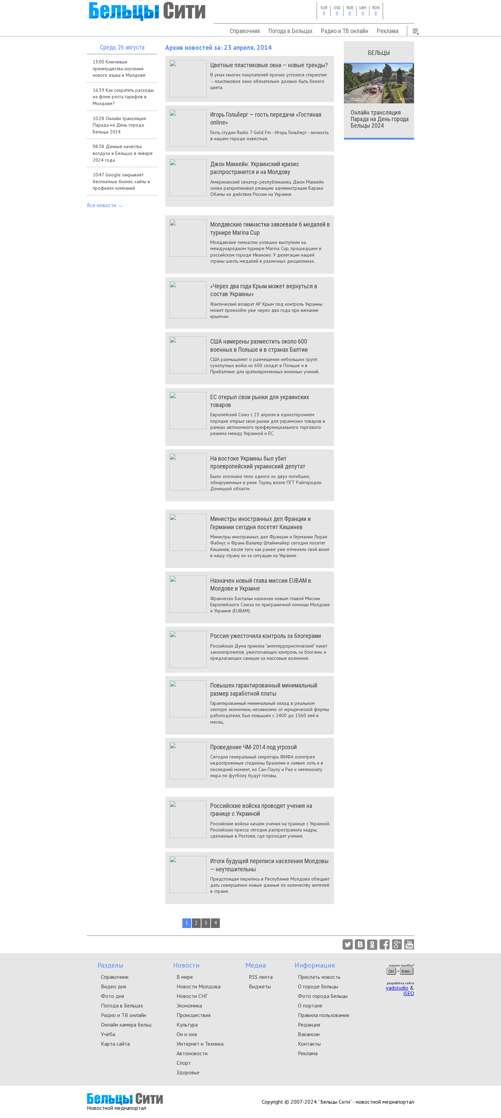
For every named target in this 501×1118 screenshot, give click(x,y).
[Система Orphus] (400, 976)
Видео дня (113, 986)
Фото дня (112, 995)
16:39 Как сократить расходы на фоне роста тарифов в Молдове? (123, 96)
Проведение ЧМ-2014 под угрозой (253, 747)
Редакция (309, 1024)
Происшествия (194, 1015)
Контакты (309, 1043)
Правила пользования (323, 1015)
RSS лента (261, 976)
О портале (310, 1005)
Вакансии (309, 1034)
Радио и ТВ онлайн (344, 30)
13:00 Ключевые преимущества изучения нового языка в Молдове (119, 68)
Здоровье (188, 1072)
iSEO (409, 993)
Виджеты (260, 986)
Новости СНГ (192, 995)
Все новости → (105, 205)
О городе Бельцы (318, 986)
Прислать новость (319, 976)
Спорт (184, 1062)
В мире (185, 976)
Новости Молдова (199, 986)
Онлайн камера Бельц (126, 1024)
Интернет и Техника (200, 1043)
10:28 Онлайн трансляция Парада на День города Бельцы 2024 (119, 125)
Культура (187, 1024)
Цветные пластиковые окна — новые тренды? (269, 65)
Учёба (108, 1034)
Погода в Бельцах (291, 30)
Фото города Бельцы (323, 995)
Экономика (189, 1005)
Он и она (187, 1034)
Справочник (245, 30)
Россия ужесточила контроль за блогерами (265, 635)
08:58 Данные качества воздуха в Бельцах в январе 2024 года (123, 153)
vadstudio (397, 987)
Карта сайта (115, 1043)
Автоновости (192, 1053)
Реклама (387, 30)
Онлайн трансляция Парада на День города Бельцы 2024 (380, 119)
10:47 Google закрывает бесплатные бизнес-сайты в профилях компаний (121, 181)
